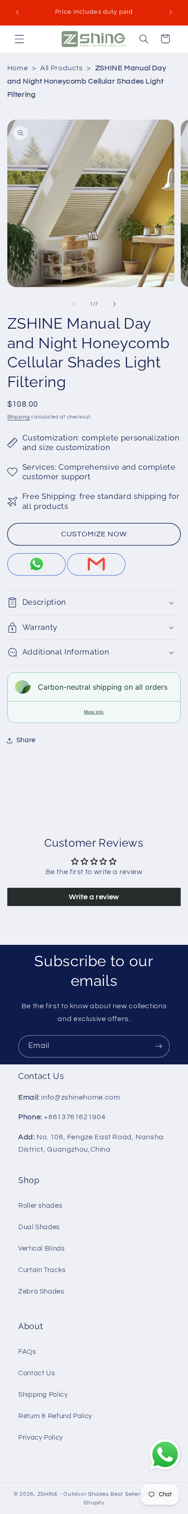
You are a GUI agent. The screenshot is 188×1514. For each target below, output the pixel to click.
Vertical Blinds (41, 1248)
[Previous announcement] (17, 12)
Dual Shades (39, 1227)
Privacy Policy (40, 1437)
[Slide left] (73, 304)
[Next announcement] (171, 12)
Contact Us (36, 1373)
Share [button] (26, 740)
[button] (19, 38)
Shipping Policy (43, 1394)
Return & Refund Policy (55, 1416)
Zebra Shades (41, 1291)
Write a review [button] (94, 897)
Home (17, 68)
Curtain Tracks (42, 1270)
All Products (61, 68)
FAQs (27, 1351)
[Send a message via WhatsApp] (165, 1454)
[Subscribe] (158, 1046)
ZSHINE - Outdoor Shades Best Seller (89, 1494)
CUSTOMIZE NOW (94, 534)
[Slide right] (114, 304)
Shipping (18, 416)
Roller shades (40, 1205)
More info (94, 711)
